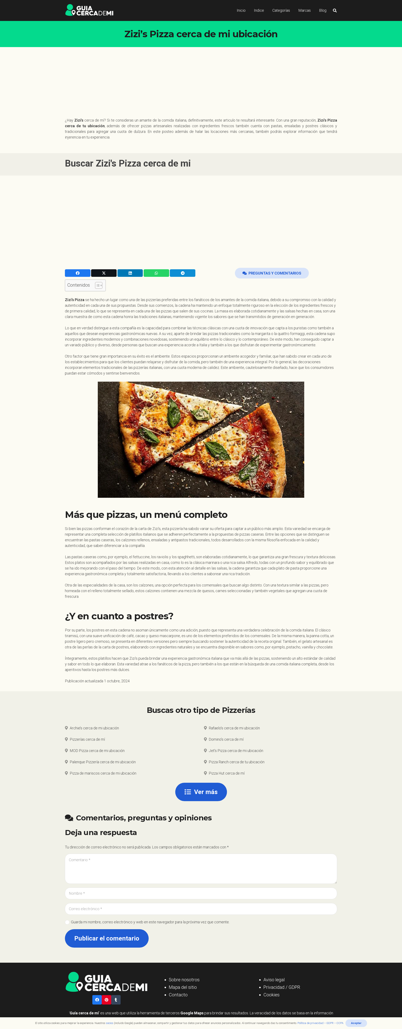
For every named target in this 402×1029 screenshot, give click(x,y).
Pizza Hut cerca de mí (227, 773)
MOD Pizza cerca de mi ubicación (97, 750)
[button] (335, 10)
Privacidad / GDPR (281, 987)
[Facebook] (97, 1000)
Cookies (271, 994)
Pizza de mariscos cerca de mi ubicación (103, 773)
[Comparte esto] (77, 273)
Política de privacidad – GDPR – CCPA (320, 1023)
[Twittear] (104, 273)
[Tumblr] (116, 1000)
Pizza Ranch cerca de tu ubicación (236, 762)
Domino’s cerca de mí (226, 739)
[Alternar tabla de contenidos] (96, 285)
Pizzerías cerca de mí (87, 739)
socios (109, 1023)
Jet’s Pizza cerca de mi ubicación (236, 750)
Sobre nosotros (184, 979)
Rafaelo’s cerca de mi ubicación (234, 728)
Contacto (178, 994)
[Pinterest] (106, 1000)
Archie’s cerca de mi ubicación (94, 728)
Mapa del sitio (183, 987)
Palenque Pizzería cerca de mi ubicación (103, 762)
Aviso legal (274, 979)
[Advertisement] (201, 78)
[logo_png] (89, 10)
